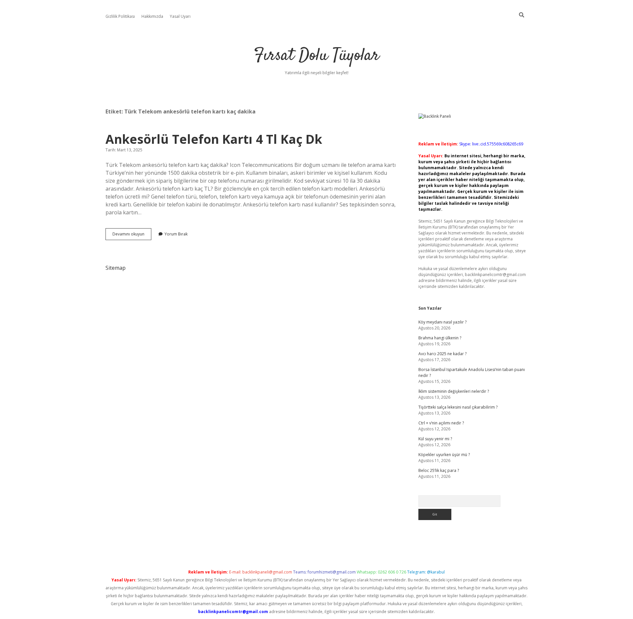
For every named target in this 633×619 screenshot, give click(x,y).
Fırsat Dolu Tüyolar (316, 56)
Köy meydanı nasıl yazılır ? (442, 322)
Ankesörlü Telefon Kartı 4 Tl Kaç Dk (214, 139)
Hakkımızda (152, 16)
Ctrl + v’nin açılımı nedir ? (441, 423)
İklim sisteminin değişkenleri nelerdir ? (453, 391)
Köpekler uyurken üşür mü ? (444, 454)
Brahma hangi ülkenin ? (439, 338)
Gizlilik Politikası (120, 16)
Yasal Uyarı (180, 16)
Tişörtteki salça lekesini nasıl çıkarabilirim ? (457, 407)
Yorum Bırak (176, 234)
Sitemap (116, 267)
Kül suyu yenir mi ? (435, 439)
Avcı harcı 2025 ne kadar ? (442, 353)
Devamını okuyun (131, 235)
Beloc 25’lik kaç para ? (438, 470)
